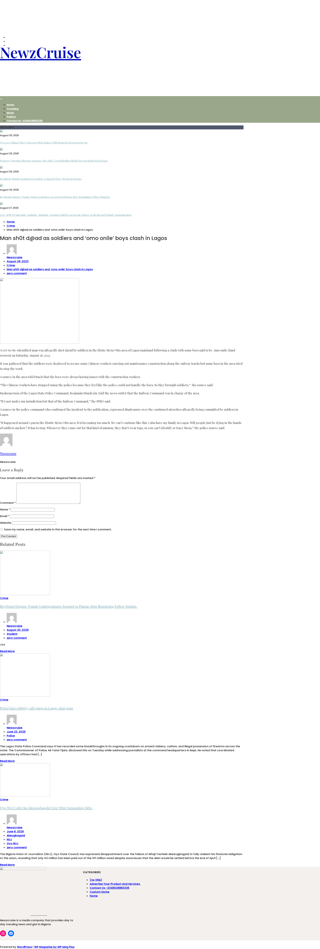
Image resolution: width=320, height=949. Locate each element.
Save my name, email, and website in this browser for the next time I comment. (58, 529)
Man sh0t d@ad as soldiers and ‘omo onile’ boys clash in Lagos (50, 269)
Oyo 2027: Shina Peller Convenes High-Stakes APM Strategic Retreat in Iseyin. (44, 142)
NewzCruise (40, 52)
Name (5, 509)
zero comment (17, 273)
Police (11, 736)
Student (12, 634)
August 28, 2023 (17, 261)
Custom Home (99, 892)
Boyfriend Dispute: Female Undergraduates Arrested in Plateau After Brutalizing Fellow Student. (55, 197)
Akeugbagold (16, 835)
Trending (12, 108)
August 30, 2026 (18, 630)
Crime (11, 265)
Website (5, 523)
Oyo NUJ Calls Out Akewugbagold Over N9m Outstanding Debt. (46, 808)
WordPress (24, 947)
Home (10, 104)
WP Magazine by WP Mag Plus (54, 947)
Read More (7, 651)
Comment (8, 503)
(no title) (96, 880)
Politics (11, 116)
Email (4, 516)
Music (10, 112)
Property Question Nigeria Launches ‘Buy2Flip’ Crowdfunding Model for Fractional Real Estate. (54, 160)
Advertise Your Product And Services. (115, 884)
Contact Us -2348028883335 (24, 120)
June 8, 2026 (15, 831)
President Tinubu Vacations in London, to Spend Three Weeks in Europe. (41, 178)
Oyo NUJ (12, 843)
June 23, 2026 (16, 732)
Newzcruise (14, 257)
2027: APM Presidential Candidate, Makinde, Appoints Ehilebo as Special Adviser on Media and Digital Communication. (66, 215)
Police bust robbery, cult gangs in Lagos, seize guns (36, 708)
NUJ (9, 839)
